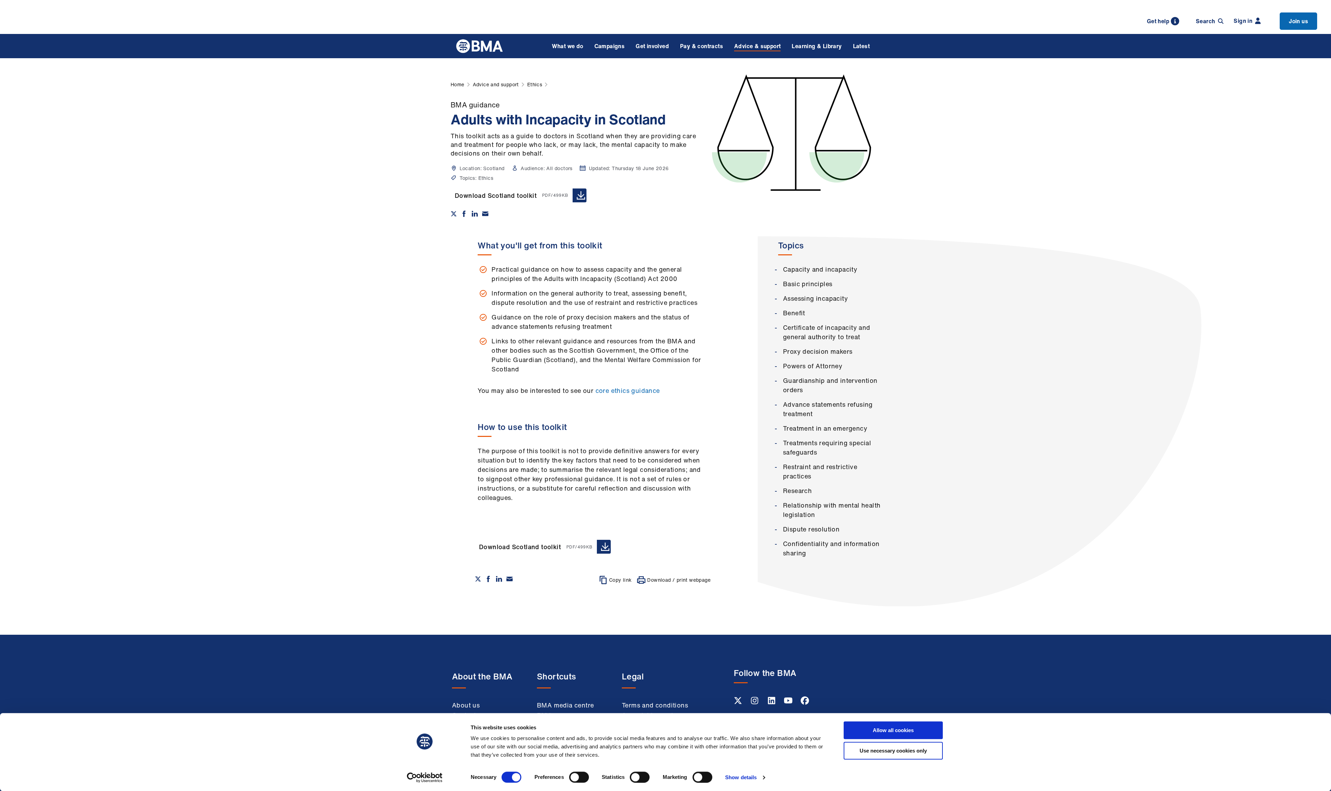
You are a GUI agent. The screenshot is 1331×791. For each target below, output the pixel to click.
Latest (861, 46)
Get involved (652, 46)
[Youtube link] (789, 702)
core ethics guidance (627, 390)
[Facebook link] (805, 702)
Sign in (1243, 21)
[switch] (579, 777)
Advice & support (757, 46)
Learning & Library (817, 46)
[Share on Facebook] (464, 214)
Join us (1298, 21)
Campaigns (609, 46)
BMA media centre (565, 705)
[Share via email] (485, 214)
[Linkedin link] (772, 702)
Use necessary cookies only (893, 751)
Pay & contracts (701, 46)
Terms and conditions (655, 705)
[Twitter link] (738, 702)
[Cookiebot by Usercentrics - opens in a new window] (424, 777)
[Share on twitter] (454, 214)
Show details (741, 777)
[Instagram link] (755, 702)
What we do (567, 46)
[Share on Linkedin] (475, 214)
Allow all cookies (893, 730)
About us (466, 705)
